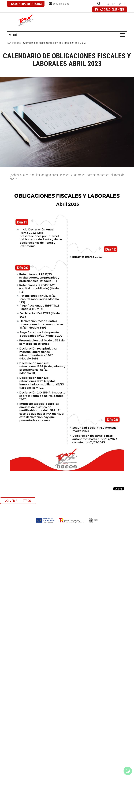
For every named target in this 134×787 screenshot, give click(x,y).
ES (108, 3)
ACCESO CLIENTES (112, 9)
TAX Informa (14, 43)
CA (119, 3)
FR (125, 3)
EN (113, 3)
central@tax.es (61, 3)
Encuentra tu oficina (26, 4)
